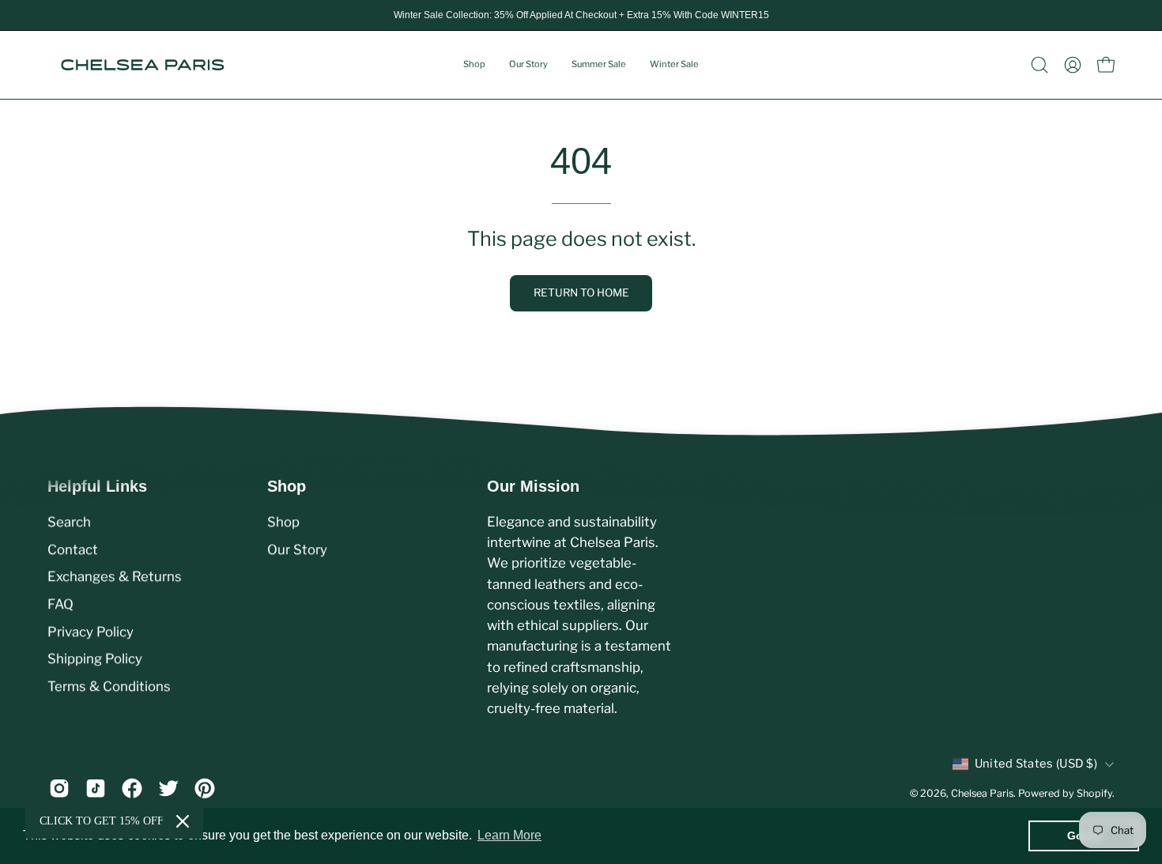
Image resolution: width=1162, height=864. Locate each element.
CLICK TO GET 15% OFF (102, 821)
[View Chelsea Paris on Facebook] (132, 788)
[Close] (182, 821)
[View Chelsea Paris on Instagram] (59, 788)
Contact (72, 549)
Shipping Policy (94, 658)
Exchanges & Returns (114, 576)
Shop (286, 486)
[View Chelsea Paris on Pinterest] (205, 788)
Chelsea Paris (982, 794)
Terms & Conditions (109, 686)
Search (69, 522)
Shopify (1094, 794)
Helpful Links (97, 486)
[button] (1039, 64)
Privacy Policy (90, 632)
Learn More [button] (509, 835)
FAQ (60, 604)
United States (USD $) (1036, 764)
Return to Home (581, 292)
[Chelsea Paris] (142, 65)
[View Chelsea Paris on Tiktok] (96, 788)
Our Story (297, 549)
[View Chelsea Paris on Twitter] (168, 788)
